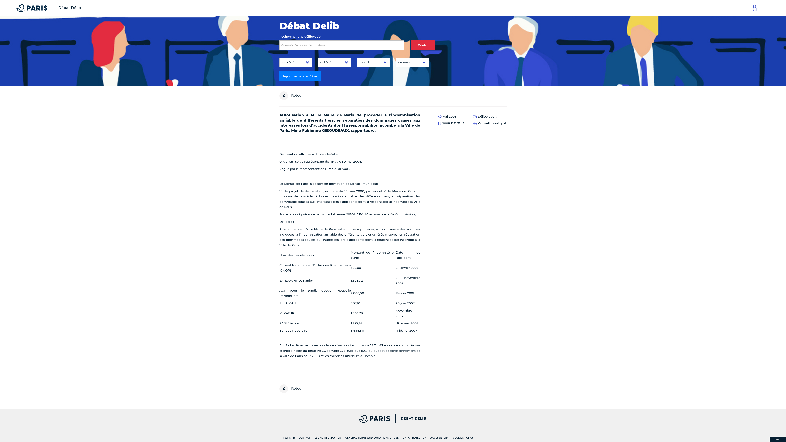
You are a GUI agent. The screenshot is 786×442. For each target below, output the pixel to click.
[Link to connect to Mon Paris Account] (754, 8)
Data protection (414, 437)
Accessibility (439, 437)
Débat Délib (413, 419)
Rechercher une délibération (301, 36)
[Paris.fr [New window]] (333, 419)
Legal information (328, 437)
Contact (305, 437)
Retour (296, 95)
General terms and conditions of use (372, 437)
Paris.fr (289, 437)
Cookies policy (463, 437)
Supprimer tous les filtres (299, 76)
